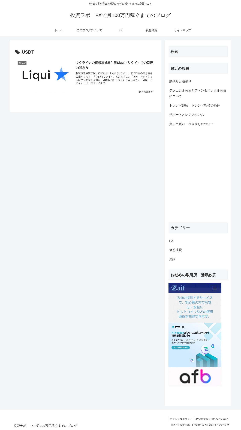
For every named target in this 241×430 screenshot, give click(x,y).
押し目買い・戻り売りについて (191, 124)
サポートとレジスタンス (186, 114)
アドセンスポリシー (181, 419)
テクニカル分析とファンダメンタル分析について (197, 93)
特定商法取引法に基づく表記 (212, 419)
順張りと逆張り (180, 81)
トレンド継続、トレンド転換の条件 (194, 105)
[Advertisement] (198, 159)
